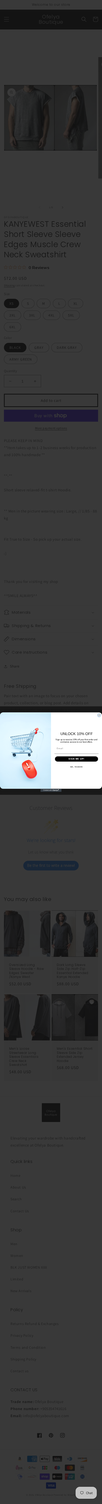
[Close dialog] (99, 715)
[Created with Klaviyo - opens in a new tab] (51, 790)
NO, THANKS (76, 767)
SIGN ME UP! (76, 759)
